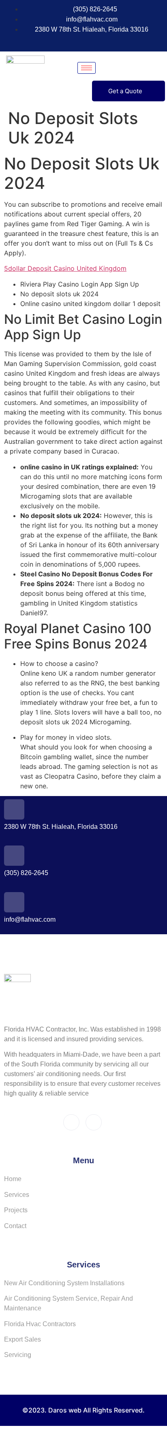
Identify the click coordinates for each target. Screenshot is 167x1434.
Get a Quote (125, 91)
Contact (15, 1225)
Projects (16, 1210)
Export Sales (22, 1339)
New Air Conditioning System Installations (64, 1283)
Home (12, 1178)
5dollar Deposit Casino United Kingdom (65, 268)
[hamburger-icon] (86, 68)
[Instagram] (85, 41)
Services (16, 1194)
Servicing (17, 1354)
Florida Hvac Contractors (40, 1324)
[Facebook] (70, 41)
